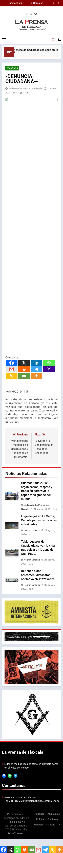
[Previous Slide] (53, 3)
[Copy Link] (11, 376)
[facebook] (27, 14)
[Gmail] (11, 369)
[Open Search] (53, 39)
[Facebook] (11, 363)
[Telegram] (36, 369)
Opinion (38, 824)
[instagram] (31, 14)
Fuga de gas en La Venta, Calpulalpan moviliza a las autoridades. (39, 520)
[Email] (24, 376)
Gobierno (53, 819)
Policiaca (12, 68)
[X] (24, 363)
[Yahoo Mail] (49, 369)
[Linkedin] (36, 363)
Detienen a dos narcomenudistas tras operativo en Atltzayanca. (38, 575)
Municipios (54, 814)
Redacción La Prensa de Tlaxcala (25, 88)
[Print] (24, 369)
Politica (40, 819)
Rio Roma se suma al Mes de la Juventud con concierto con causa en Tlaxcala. (34, 3)
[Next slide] (58, 3)
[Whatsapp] (49, 363)
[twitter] (35, 14)
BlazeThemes (15, 833)
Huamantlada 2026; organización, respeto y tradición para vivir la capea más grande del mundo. (12, 3)
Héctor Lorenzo (32, 530)
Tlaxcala (50, 824)
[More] (36, 376)
